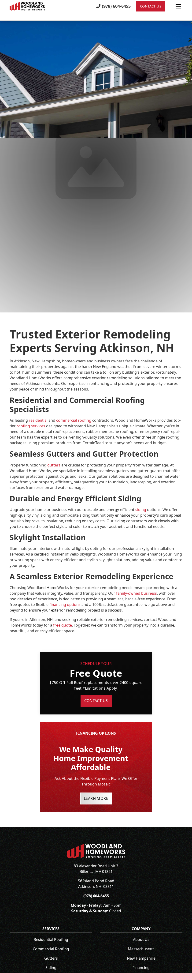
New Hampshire (141, 958)
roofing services (31, 425)
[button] (173, 6)
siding (140, 509)
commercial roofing (73, 420)
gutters (53, 465)
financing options (65, 604)
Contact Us (150, 6)
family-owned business (136, 593)
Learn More (96, 798)
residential (38, 420)
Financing (141, 967)
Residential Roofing (51, 939)
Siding (50, 967)
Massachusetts (141, 948)
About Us (141, 939)
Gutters (51, 958)
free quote (62, 625)
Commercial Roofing (51, 948)
